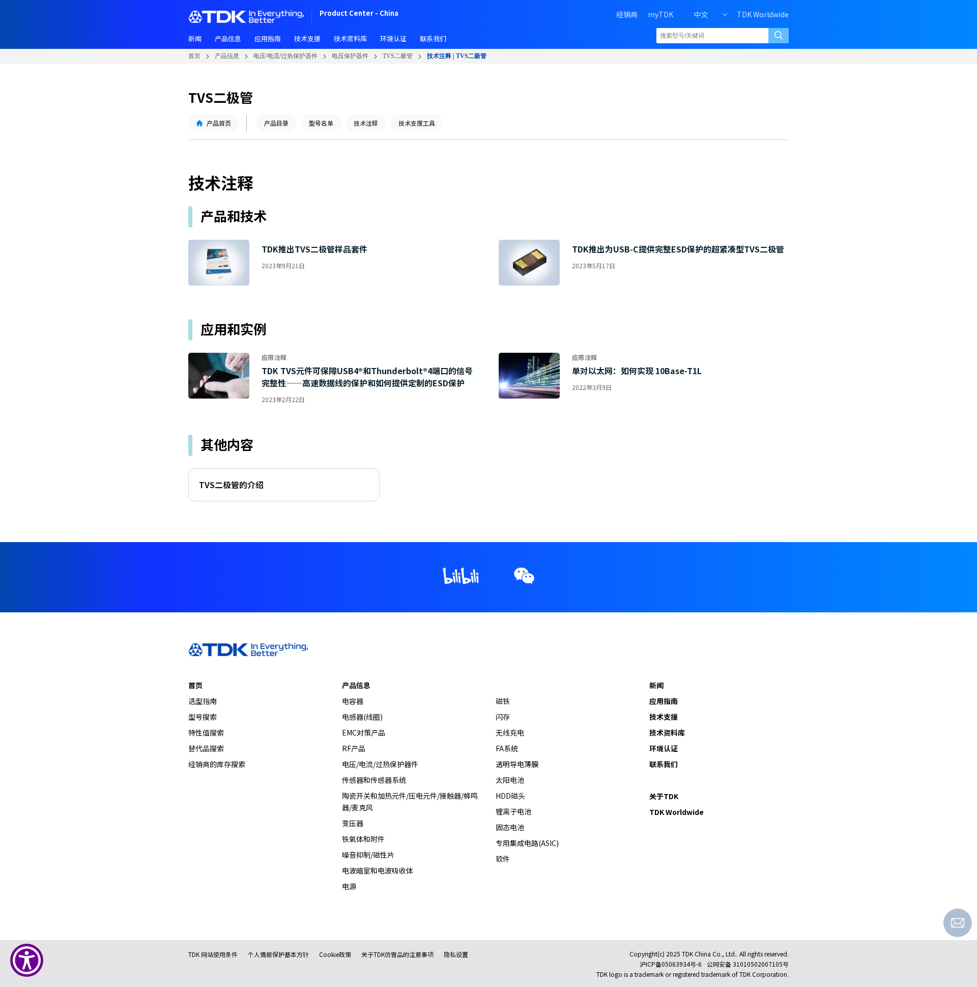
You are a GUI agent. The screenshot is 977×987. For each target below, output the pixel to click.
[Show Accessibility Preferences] (26, 960)
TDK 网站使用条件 (213, 954)
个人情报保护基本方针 (278, 954)
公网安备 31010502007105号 (748, 964)
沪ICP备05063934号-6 (671, 964)
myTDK (660, 14)
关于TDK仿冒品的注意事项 (397, 954)
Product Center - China (359, 14)
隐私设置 (456, 954)
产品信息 (227, 56)
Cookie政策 (335, 954)
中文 (701, 14)
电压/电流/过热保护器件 (285, 56)
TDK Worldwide (763, 14)
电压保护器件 (350, 56)
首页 (194, 56)
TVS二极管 (398, 56)
